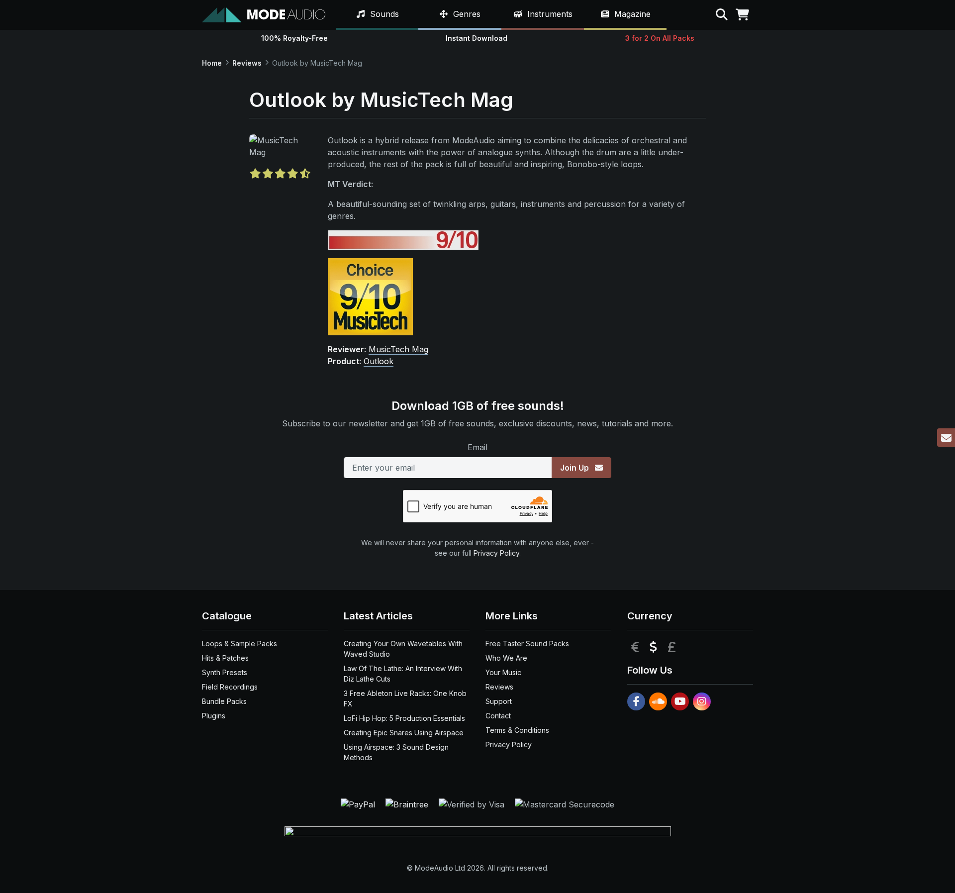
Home (212, 63)
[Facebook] (636, 701)
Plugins (213, 715)
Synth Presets (224, 672)
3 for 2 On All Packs (659, 38)
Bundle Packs (224, 701)
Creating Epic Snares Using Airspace (404, 732)
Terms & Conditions (517, 730)
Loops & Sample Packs (239, 643)
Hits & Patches (225, 658)
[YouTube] (680, 701)
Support (498, 701)
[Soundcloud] (658, 701)
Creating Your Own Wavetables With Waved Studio (403, 648)
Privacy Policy (496, 553)
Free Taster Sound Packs (527, 643)
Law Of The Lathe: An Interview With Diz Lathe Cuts (403, 673)
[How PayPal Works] (359, 803)
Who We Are (506, 658)
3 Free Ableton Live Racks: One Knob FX (405, 698)
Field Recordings (230, 687)
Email (477, 447)
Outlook (378, 361)
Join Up (575, 468)
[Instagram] (702, 701)
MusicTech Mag (398, 349)
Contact (498, 715)
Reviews (247, 63)
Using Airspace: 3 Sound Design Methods (396, 752)
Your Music (503, 672)
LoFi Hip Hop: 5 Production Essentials (404, 718)
